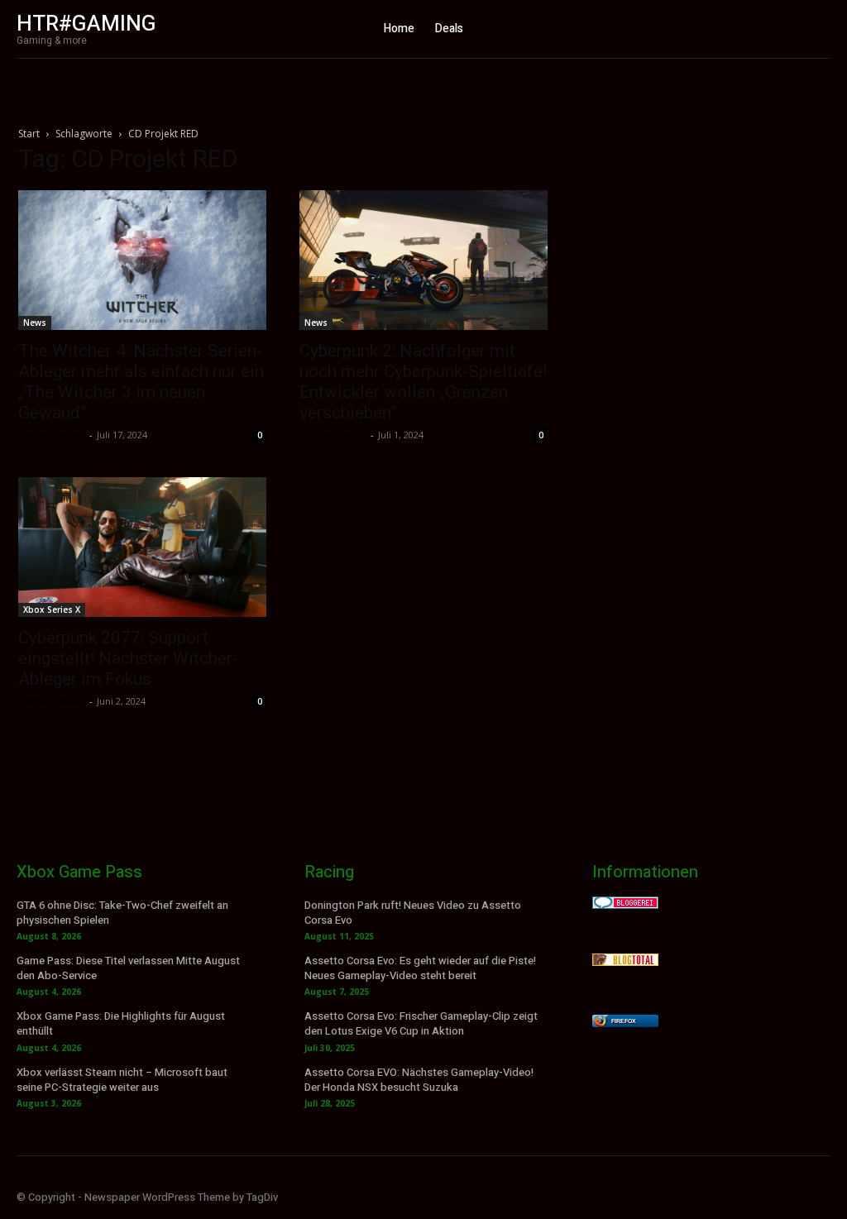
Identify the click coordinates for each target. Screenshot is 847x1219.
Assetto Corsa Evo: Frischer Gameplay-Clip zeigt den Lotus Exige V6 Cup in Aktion (421, 1023)
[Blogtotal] (625, 961)
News (34, 322)
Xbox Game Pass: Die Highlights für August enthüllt (121, 1023)
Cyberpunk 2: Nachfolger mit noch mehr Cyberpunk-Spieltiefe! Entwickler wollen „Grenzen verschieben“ (423, 382)
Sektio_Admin (51, 434)
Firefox (623, 1021)
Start (29, 134)
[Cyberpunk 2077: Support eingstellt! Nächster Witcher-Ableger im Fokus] (142, 547)
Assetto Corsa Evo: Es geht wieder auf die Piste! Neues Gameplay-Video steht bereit (420, 968)
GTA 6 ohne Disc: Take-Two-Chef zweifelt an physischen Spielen (122, 912)
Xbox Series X (51, 609)
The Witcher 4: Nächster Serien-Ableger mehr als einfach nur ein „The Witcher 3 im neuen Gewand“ (141, 382)
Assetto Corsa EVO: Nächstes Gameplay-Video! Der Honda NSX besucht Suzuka (419, 1079)
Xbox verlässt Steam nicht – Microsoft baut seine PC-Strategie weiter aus (122, 1079)
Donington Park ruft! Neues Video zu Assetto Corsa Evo (412, 912)
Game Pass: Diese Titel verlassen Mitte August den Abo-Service (128, 968)
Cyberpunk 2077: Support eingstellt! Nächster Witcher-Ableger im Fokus (128, 658)
